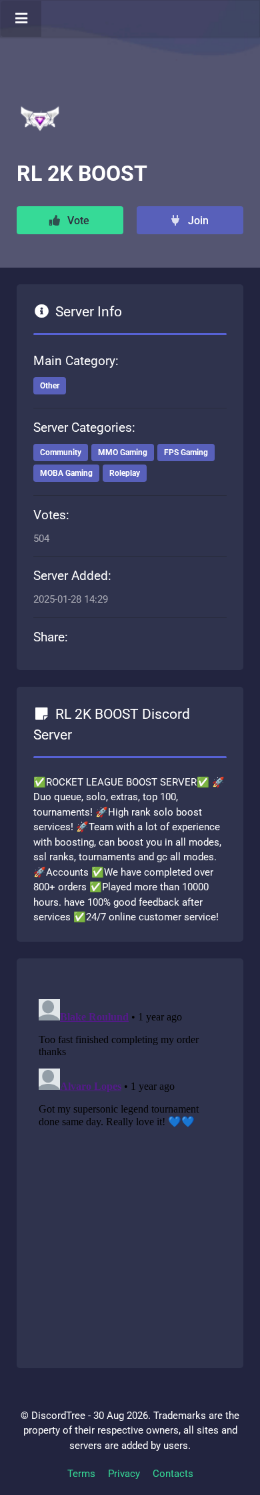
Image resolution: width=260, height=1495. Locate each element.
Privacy (124, 1474)
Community (60, 452)
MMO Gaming (122, 452)
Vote (77, 220)
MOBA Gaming (66, 473)
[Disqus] (130, 1160)
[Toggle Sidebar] (21, 19)
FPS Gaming (186, 452)
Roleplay (124, 473)
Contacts (173, 1474)
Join (197, 220)
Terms (81, 1474)
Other (49, 385)
